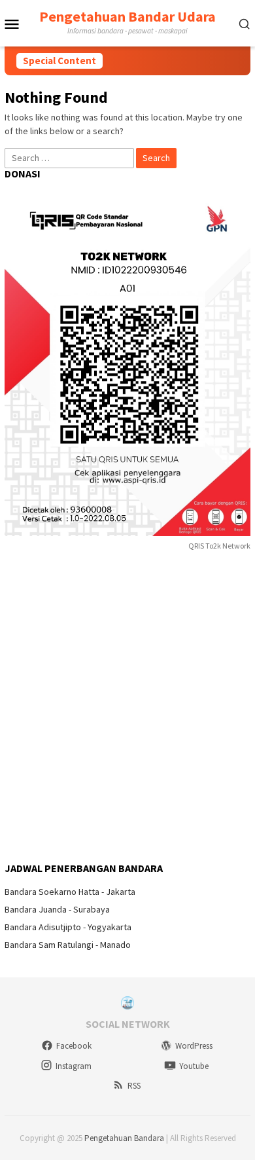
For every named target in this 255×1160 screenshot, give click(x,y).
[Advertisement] (127, 707)
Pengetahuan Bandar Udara (127, 16)
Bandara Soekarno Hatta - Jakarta (70, 891)
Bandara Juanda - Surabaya (57, 909)
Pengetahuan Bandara (124, 1138)
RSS (134, 1085)
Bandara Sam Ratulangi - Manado (68, 945)
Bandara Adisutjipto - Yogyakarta (68, 927)
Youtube (194, 1066)
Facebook (74, 1045)
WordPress (193, 1045)
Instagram (74, 1066)
